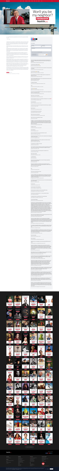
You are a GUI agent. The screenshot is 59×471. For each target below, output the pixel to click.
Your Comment (33, 48)
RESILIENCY (49, 344)
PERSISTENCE (25, 319)
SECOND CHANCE (49, 394)
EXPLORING (10, 319)
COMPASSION (41, 419)
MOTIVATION (9, 369)
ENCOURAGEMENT (49, 369)
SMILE (10, 344)
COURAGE (10, 419)
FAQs (6, 461)
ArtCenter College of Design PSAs (21, 460)
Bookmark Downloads (32, 461)
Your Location (43, 45)
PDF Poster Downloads (32, 460)
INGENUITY (18, 344)
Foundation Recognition (8, 462)
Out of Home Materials (44, 461)
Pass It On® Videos (20, 459)
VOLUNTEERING (49, 419)
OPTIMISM (33, 319)
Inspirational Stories (32, 459)
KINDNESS (25, 344)
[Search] (52, 1)
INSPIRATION (41, 319)
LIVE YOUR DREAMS (41, 344)
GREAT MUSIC (49, 319)
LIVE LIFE (26, 369)
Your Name (33, 45)
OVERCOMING (33, 419)
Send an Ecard (19, 465)
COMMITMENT (33, 394)
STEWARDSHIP (17, 419)
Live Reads (43, 460)
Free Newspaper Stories (20, 461)
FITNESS (33, 444)
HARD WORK (25, 394)
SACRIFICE (33, 344)
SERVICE (26, 444)
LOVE (17, 369)
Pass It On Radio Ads (44, 459)
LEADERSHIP (41, 394)
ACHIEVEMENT (17, 319)
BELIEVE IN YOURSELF (25, 419)
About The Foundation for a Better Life (10, 460)
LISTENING (41, 369)
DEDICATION (9, 444)
